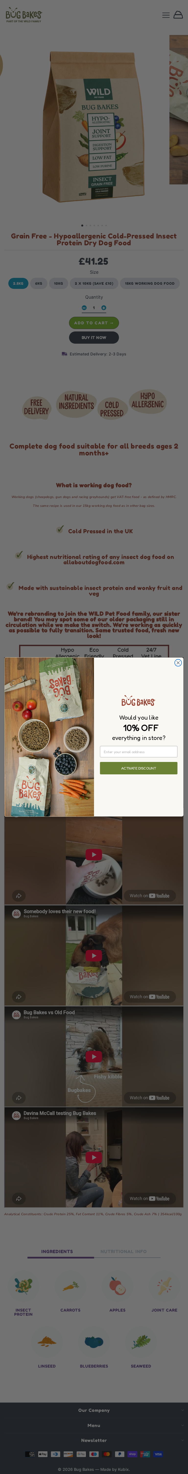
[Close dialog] (178, 662)
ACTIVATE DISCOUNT (138, 768)
